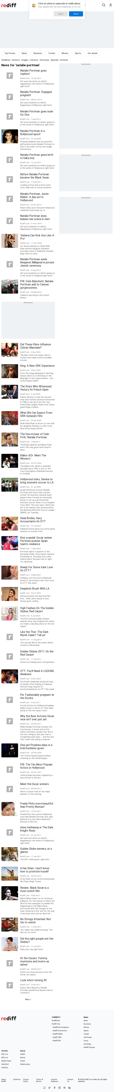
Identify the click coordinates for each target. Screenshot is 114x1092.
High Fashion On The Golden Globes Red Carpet (37, 610)
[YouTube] (64, 1088)
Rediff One (56, 1024)
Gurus (86, 1041)
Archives (64, 60)
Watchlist (5, 1064)
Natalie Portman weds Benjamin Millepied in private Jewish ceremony (37, 262)
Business (38, 53)
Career (22, 1061)
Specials (55, 60)
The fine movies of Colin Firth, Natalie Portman (34, 436)
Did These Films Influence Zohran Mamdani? (35, 346)
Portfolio (4, 1068)
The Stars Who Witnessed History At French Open (35, 388)
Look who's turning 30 (33, 980)
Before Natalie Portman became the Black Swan (34, 176)
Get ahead (92, 53)
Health (22, 1054)
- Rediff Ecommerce (59, 1031)
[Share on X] (49, 1088)
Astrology (87, 1044)
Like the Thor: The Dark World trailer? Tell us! (34, 633)
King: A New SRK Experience (37, 365)
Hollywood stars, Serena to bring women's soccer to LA (37, 481)
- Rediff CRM (56, 1037)
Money (22, 1058)
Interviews (44, 60)
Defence (16, 60)
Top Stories (9, 53)
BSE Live (4, 1054)
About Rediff (3, 1080)
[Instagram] (59, 1088)
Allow (76, 14)
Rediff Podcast (89, 1047)
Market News (6, 1061)
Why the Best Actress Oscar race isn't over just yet (37, 718)
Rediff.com (88, 1079)
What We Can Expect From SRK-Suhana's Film (36, 414)
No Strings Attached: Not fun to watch (35, 921)
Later (60, 14)
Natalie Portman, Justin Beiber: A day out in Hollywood (34, 197)
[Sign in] (110, 5)
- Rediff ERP (56, 1041)
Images (24, 60)
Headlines (5, 60)
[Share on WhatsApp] (44, 1088)
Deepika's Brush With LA (34, 588)
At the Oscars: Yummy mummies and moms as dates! (34, 961)
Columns (34, 60)
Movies (65, 53)
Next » (28, 999)
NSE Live (4, 1058)
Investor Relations (54, 1080)
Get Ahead (88, 1037)
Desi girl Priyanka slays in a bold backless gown (36, 746)
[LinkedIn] (69, 1088)
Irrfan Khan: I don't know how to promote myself (34, 870)
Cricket (52, 53)
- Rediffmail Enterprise (60, 1027)
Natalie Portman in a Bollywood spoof (32, 132)
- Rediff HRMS (57, 1034)
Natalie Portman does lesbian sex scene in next (35, 217)
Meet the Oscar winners (34, 784)
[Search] (103, 5)
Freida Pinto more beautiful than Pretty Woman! (36, 805)
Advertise (16, 1079)
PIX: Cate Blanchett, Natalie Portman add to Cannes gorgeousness (36, 284)
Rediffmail (56, 1021)
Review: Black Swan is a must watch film (34, 889)
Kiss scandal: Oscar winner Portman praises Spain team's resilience (36, 541)
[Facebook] (54, 1088)
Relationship (25, 1064)
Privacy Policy (26, 1080)
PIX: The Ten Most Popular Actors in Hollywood (36, 766)
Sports (78, 53)
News (24, 53)
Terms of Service (39, 1080)
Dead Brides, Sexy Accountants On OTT (33, 520)
